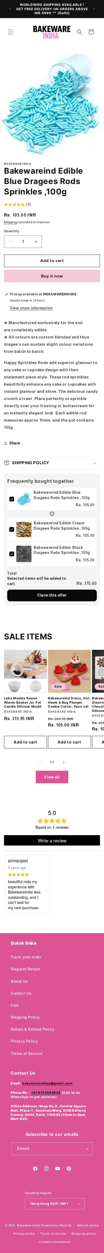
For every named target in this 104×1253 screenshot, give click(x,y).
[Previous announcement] (10, 9)
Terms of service (53, 1233)
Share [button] (14, 443)
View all (52, 777)
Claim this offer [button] (52, 595)
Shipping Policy (25, 1017)
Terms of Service (27, 1053)
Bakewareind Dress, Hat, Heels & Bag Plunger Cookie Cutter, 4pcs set (69, 702)
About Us (19, 981)
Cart (15, 1005)
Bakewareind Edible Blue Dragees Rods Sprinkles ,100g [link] (62, 495)
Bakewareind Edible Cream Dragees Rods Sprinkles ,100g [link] (62, 525)
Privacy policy (24, 1233)
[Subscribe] (87, 1148)
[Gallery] (52, 105)
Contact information (54, 1241)
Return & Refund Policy (32, 1029)
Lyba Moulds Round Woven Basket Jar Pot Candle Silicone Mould (23, 702)
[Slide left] (40, 762)
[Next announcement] (94, 9)
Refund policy (88, 1225)
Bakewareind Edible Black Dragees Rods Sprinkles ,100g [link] (62, 550)
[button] (11, 32)
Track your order (26, 957)
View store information (31, 308)
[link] (23, 499)
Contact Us (21, 993)
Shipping (10, 222)
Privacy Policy (24, 1041)
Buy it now (52, 276)
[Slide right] (64, 762)
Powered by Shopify (56, 1225)
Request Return (25, 969)
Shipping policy (83, 1233)
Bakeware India (28, 1225)
